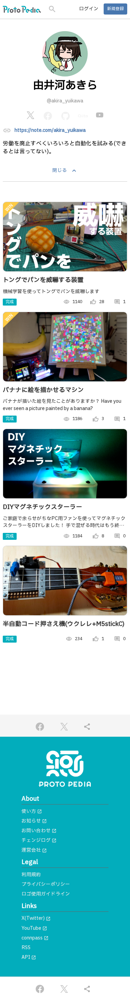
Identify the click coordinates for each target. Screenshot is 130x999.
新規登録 (115, 9)
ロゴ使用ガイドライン (45, 894)
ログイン (88, 9)
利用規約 (31, 874)
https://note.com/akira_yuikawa (50, 130)
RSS (26, 947)
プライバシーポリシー (45, 884)
